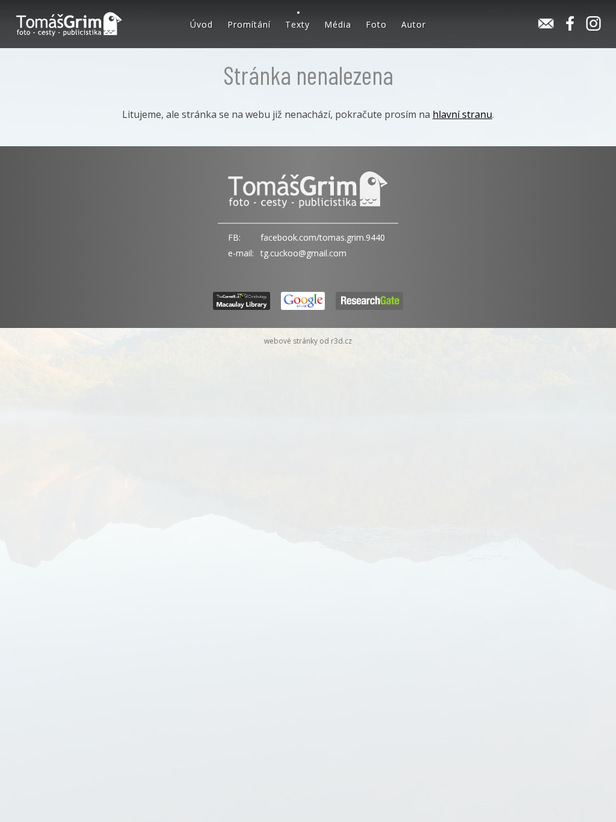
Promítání (249, 24)
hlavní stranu (462, 114)
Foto (376, 24)
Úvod (201, 24)
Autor (413, 24)
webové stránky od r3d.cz (308, 341)
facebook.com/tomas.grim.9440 (322, 237)
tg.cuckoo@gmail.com (303, 253)
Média (337, 24)
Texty (297, 24)
